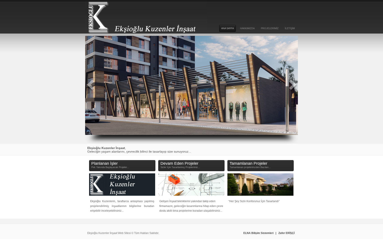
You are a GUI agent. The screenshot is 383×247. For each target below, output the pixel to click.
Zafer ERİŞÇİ (286, 233)
